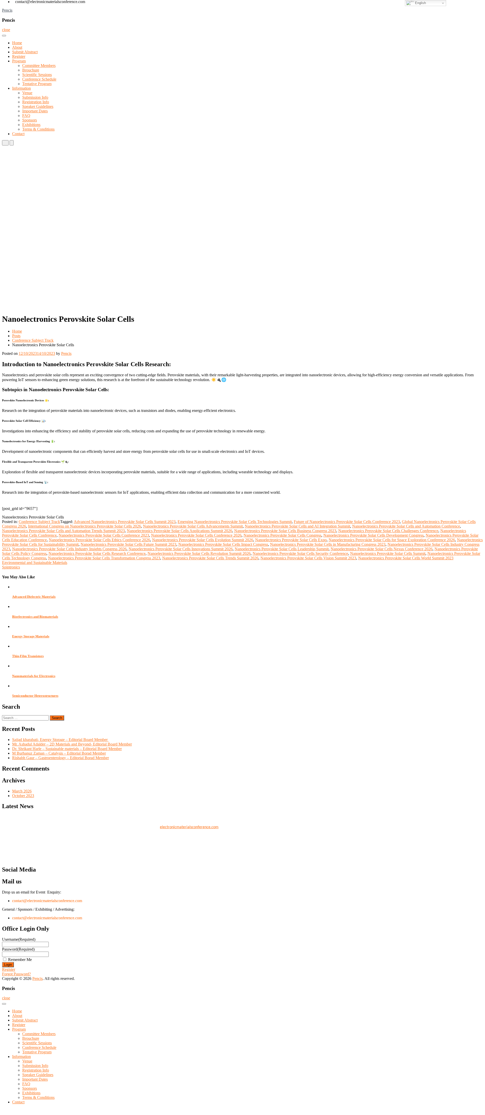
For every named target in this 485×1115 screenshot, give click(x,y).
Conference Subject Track (33, 340)
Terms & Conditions (38, 129)
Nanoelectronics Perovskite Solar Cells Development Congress (373, 535)
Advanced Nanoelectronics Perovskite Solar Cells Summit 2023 (125, 521)
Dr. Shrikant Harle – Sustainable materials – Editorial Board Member (67, 749)
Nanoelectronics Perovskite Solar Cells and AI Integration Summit (297, 526)
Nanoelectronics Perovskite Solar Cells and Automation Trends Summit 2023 (63, 531)
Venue (27, 93)
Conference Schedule (39, 79)
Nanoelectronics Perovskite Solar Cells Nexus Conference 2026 (381, 549)
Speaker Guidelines (37, 106)
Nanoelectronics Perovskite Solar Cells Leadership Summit (282, 549)
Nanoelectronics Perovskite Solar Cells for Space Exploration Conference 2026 (392, 540)
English (420, 3)
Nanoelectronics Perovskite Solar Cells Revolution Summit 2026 (199, 553)
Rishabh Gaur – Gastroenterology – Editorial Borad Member (60, 758)
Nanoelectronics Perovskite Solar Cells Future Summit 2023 (128, 544)
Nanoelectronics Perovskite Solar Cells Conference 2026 (196, 535)
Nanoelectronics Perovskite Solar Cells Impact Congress (223, 544)
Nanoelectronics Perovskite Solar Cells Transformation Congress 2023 (104, 558)
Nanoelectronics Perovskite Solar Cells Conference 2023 (104, 535)
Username (18, 939)
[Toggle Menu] (4, 35)
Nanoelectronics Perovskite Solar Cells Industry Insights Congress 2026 (69, 549)
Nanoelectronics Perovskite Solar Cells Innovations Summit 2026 (181, 549)
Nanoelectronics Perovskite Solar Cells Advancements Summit (193, 526)
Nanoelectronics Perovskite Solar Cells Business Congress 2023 (285, 531)
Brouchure (30, 70)
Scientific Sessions (37, 74)
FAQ (26, 115)
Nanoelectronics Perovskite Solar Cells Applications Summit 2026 (179, 531)
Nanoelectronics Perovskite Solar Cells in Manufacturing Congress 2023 (327, 544)
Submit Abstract (25, 52)
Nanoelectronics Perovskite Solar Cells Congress (282, 535)
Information (21, 88)
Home (17, 43)
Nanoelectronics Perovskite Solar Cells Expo (291, 540)
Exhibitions (31, 124)
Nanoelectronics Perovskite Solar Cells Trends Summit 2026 (210, 558)
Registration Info (35, 102)
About (17, 47)
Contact (18, 134)
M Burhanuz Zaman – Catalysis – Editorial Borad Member (59, 753)
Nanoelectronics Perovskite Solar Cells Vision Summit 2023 (308, 558)
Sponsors (29, 120)
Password (18, 949)
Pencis (7, 10)
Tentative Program (37, 84)
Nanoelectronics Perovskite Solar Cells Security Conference (300, 553)
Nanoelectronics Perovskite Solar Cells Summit (387, 553)
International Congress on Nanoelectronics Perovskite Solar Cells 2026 (84, 526)
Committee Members (39, 65)
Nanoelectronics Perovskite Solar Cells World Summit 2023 (405, 558)
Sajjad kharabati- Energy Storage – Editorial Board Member (60, 739)
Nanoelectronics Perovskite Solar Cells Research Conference (97, 553)
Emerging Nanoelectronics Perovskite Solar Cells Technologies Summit (235, 521)
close (6, 30)
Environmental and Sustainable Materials (34, 562)
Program (19, 61)
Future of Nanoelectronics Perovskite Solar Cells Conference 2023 (347, 521)
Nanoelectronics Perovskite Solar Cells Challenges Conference (388, 531)
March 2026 (22, 791)
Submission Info (35, 97)
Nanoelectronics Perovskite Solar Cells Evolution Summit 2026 (202, 540)
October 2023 (23, 796)
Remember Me (20, 959)
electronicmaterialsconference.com (189, 823)
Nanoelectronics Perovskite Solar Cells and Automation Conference (406, 526)
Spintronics (11, 567)
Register (18, 56)
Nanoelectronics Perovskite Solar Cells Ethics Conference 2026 (99, 540)
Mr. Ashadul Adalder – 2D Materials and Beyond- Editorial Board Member (72, 744)
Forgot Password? (16, 974)
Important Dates (35, 111)
